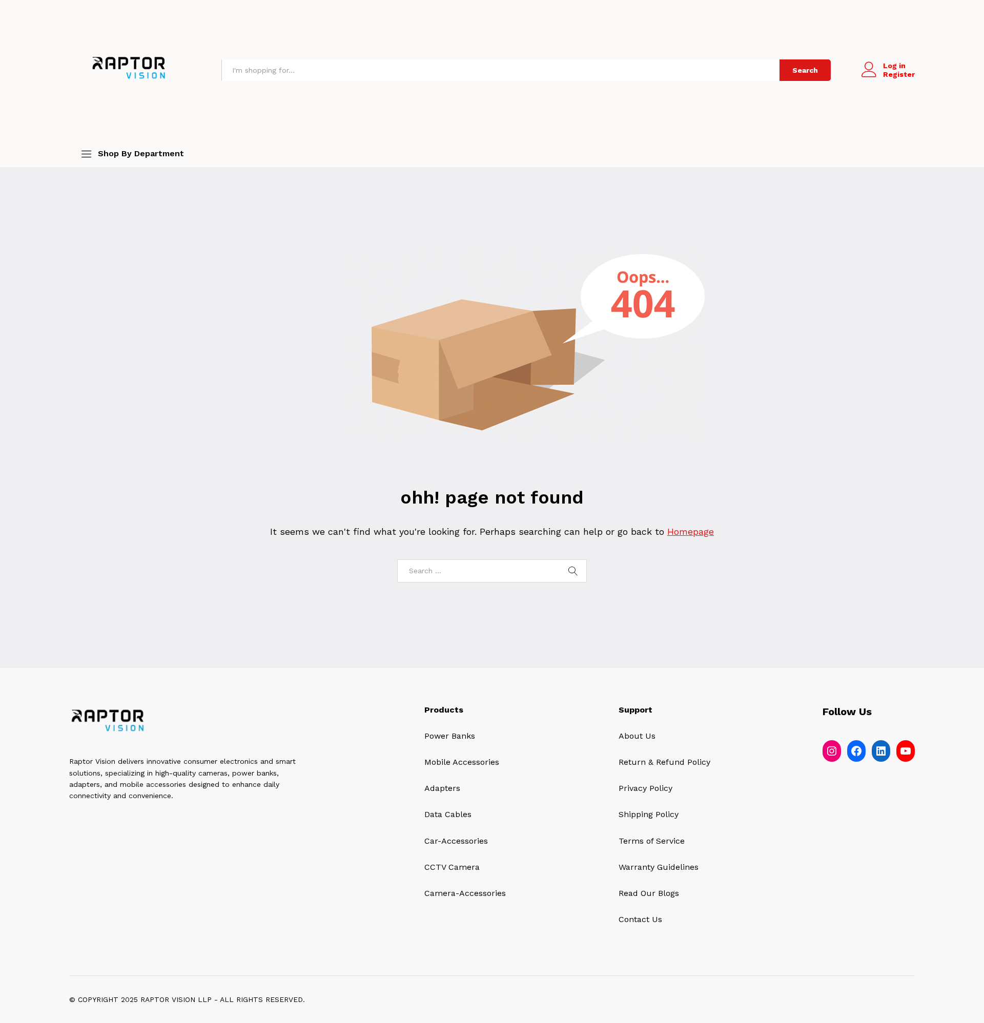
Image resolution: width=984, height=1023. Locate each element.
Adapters (442, 788)
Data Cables (447, 814)
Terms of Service (652, 841)
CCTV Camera (452, 867)
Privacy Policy (645, 788)
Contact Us (640, 919)
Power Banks (449, 736)
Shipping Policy (649, 814)
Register (899, 74)
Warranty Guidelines (659, 867)
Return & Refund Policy (664, 762)
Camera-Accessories (465, 893)
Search (805, 70)
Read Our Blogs (649, 893)
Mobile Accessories (461, 762)
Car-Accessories (456, 841)
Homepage (690, 531)
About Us (637, 736)
